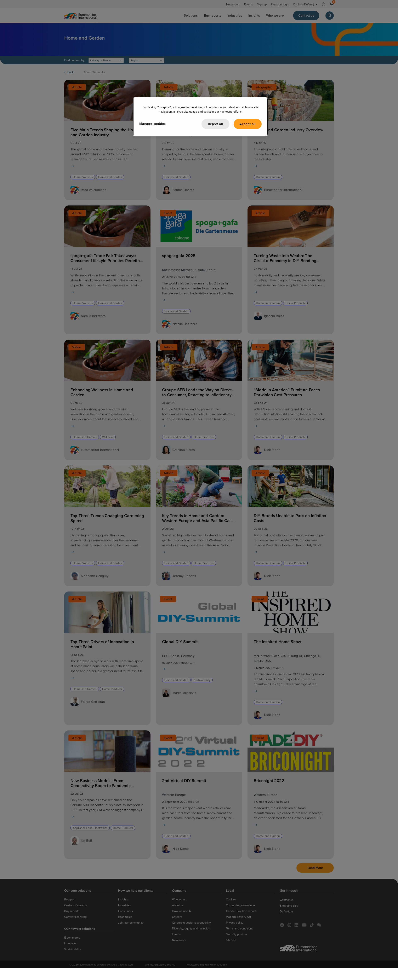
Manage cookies (152, 123)
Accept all (247, 123)
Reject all (215, 123)
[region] (200, 116)
